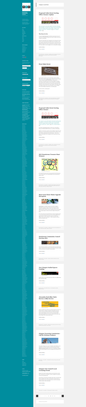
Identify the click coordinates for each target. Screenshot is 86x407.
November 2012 (24, 327)
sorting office (55, 145)
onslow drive (23, 116)
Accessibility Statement (25, 375)
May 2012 (23, 335)
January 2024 (24, 160)
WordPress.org (24, 365)
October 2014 (24, 296)
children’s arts (23, 107)
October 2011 (24, 345)
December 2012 (24, 326)
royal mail (51, 145)
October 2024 (24, 152)
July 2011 (23, 349)
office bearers (55, 258)
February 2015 (24, 291)
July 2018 (23, 237)
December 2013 (24, 310)
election (49, 258)
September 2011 (24, 346)
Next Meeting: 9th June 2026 (25, 92)
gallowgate (57, 227)
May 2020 (23, 214)
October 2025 (24, 137)
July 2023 (23, 167)
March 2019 (23, 229)
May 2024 (23, 156)
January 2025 (24, 148)
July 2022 (23, 180)
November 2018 (24, 233)
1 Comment (49, 325)
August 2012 (23, 331)
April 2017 (23, 257)
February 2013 (24, 323)
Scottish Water (41, 206)
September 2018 (24, 234)
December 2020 (24, 206)
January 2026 (24, 133)
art (29, 106)
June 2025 (23, 141)
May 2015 (23, 287)
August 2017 (23, 252)
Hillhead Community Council (43, 348)
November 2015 (24, 279)
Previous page (37, 396)
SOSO (49, 44)
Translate (28, 86)
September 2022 (24, 179)
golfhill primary (46, 185)
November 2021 (24, 191)
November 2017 (24, 248)
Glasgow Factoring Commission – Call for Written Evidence (50, 334)
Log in (23, 361)
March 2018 (23, 242)
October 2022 (24, 178)
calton (53, 54)
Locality (23, 34)
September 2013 (24, 314)
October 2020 (24, 209)
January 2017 (24, 260)
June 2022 (23, 182)
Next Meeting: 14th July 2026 (26, 91)
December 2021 (24, 190)
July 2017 (23, 253)
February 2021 (24, 203)
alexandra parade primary (57, 184)
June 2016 (23, 269)
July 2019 (23, 225)
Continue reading (42, 90)
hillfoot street (55, 185)
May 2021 (23, 199)
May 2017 (23, 256)
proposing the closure (46, 127)
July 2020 (23, 211)
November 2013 (24, 311)
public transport (24, 117)
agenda (23, 105)
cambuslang (55, 54)
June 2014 (23, 302)
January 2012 (24, 341)
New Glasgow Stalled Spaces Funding (48, 268)
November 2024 (24, 151)
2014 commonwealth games (24, 104)
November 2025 (24, 136)
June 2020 (23, 213)
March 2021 (23, 202)
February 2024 (24, 159)
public (28, 116)
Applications (23, 33)
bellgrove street (51, 227)
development (27, 111)
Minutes (23, 30)
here (52, 29)
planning (26, 116)
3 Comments (41, 146)
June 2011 (23, 350)
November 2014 (24, 295)
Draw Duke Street (44, 64)
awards (40, 185)
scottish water (42, 228)
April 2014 (23, 304)
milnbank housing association (42, 325)
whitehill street (26, 119)
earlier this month (45, 36)
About (23, 38)
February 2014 (24, 307)
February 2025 (24, 147)
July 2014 (23, 300)
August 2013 (23, 315)
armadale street (27, 106)
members (52, 258)
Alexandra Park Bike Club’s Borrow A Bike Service (48, 297)
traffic (27, 118)
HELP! (23, 41)
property (57, 359)
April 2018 (23, 241)
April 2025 (23, 144)
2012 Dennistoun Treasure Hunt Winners (49, 155)
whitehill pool (23, 119)
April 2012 (23, 337)
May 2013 (23, 319)
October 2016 (24, 264)
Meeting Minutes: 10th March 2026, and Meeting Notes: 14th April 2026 (26, 95)
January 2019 (24, 230)
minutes (27, 115)
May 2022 (23, 183)
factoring (52, 359)
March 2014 (23, 306)
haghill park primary (50, 185)
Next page (63, 396)
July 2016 (23, 268)
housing (55, 359)
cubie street (58, 54)
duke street (42, 185)
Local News (46, 54)
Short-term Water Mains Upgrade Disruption (50, 195)
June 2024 (23, 155)
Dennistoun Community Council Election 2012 (49, 237)
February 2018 (24, 244)
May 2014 (23, 303)
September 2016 (24, 265)
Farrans (57, 213)
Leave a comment (49, 186)
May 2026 (23, 128)
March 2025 (23, 145)
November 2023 (24, 163)
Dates (23, 29)
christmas (26, 107)
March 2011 (23, 354)
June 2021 (23, 198)
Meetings (23, 49)
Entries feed (23, 362)
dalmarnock (43, 145)
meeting (26, 113)
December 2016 (24, 261)
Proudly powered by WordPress (43, 401)
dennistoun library (24, 111)
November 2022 (24, 176)
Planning (23, 50)
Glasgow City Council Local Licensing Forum (48, 369)
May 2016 (23, 271)
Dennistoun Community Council (25, 13)
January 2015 (24, 292)
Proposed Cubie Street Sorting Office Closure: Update (49, 13)
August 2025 (23, 140)
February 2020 (24, 217)
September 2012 (24, 330)
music (29, 115)
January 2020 (24, 218)
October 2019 (24, 222)
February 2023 (24, 172)
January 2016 (24, 276)
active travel (28, 104)
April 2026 (23, 129)
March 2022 (23, 186)
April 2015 (23, 288)
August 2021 (23, 195)
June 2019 (23, 226)
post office (48, 145)
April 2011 (23, 353)
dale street (40, 145)
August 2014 (23, 299)
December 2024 (24, 149)
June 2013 (23, 318)
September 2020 (24, 210)
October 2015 (24, 280)
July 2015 (23, 284)
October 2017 (24, 249)
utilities (45, 228)
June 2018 (23, 238)
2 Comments (41, 99)
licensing (49, 390)
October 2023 (24, 164)
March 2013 (23, 322)
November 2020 (24, 207)
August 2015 (23, 283)
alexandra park (24, 106)
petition (46, 145)
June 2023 (23, 168)
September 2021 (24, 194)
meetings (24, 115)
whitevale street (23, 120)
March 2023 (23, 171)
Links (23, 37)
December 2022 (24, 175)
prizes (58, 185)
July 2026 (23, 125)
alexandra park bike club (55, 324)
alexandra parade (27, 105)
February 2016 (24, 275)
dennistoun (25, 109)
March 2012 (23, 338)
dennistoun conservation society (25, 110)
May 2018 (23, 240)
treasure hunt (44, 186)
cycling (60, 324)
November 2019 (24, 221)
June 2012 (23, 334)
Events (23, 46)
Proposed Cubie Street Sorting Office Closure (49, 108)
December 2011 (24, 342)
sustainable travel (24, 118)
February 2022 (24, 187)
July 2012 (23, 333)
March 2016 (23, 273)
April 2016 (23, 272)
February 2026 (24, 132)
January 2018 (24, 245)
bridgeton (50, 54)
